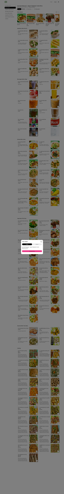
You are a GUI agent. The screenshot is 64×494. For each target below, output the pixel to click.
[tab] (27, 244)
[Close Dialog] (41, 241)
